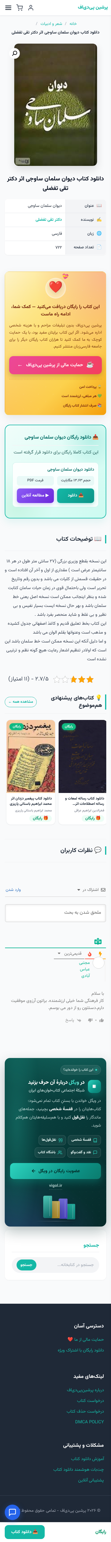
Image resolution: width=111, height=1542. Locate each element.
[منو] (8, 7)
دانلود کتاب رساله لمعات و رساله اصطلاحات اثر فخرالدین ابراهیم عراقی (84, 804)
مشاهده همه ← (20, 702)
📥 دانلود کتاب (24, 1532)
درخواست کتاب (90, 1400)
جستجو (26, 1265)
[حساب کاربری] (30, 7)
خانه (73, 24)
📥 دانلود (76, 495)
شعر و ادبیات (51, 24)
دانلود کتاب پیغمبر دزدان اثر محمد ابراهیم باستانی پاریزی (31, 801)
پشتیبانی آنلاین (91, 1480)
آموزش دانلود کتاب (87, 1459)
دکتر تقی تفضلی (49, 220)
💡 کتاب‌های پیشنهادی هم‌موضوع (76, 702)
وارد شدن (14, 890)
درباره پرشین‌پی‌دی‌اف (85, 1390)
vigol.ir (55, 1186)
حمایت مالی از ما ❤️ (85, 1339)
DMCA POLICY (89, 1422)
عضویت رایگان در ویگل (59, 1171)
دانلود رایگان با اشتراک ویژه (81, 1350)
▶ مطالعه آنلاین (35, 495)
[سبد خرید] (19, 7)
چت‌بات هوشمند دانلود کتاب (78, 1469)
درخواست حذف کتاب (85, 1411)
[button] (14, 53)
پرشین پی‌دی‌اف (93, 7)
